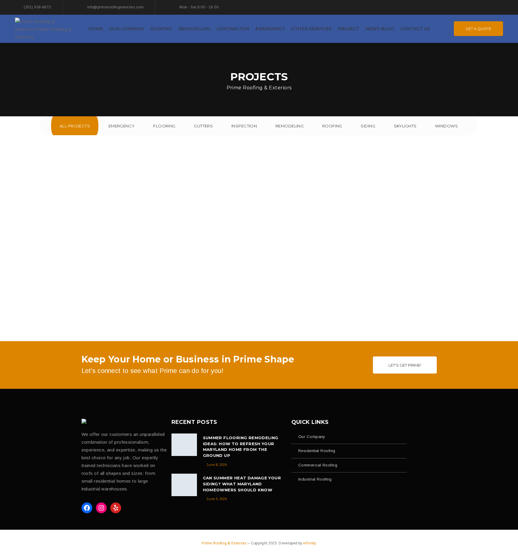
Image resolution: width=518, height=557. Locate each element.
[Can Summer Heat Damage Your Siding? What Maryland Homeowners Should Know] (184, 485)
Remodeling (289, 126)
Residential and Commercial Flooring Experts (431, 303)
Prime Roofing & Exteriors (225, 543)
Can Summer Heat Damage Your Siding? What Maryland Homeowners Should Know (242, 483)
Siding (368, 126)
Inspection (244, 126)
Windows (446, 126)
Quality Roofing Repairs (86, 303)
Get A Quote (478, 28)
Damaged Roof (51, 210)
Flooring (164, 126)
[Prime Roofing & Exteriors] (86, 421)
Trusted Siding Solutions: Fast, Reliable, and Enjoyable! (155, 210)
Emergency (122, 126)
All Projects (75, 126)
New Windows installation (466, 210)
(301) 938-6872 (37, 7)
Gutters (203, 126)
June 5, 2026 (217, 499)
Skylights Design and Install (258, 303)
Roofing (332, 126)
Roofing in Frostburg (259, 210)
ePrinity (309, 543)
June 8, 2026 (217, 465)
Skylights (405, 126)
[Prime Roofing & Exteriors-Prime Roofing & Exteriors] (45, 28)
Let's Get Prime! (405, 365)
